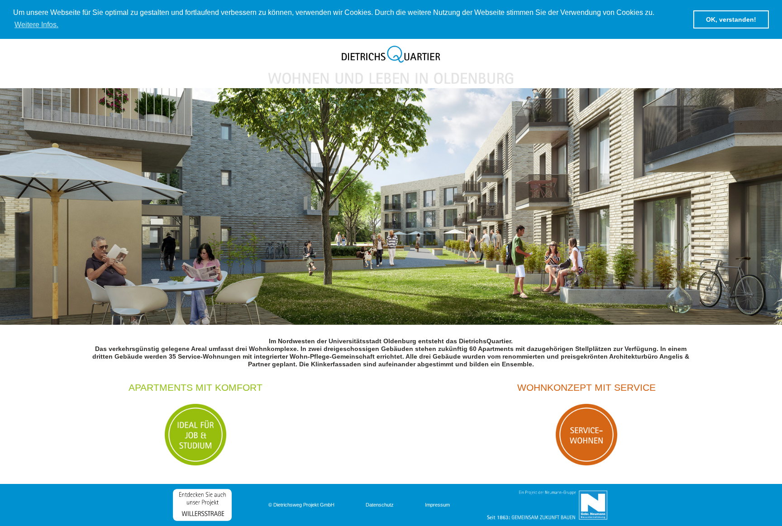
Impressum (437, 504)
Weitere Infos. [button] (36, 24)
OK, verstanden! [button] (731, 19)
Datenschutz (380, 504)
